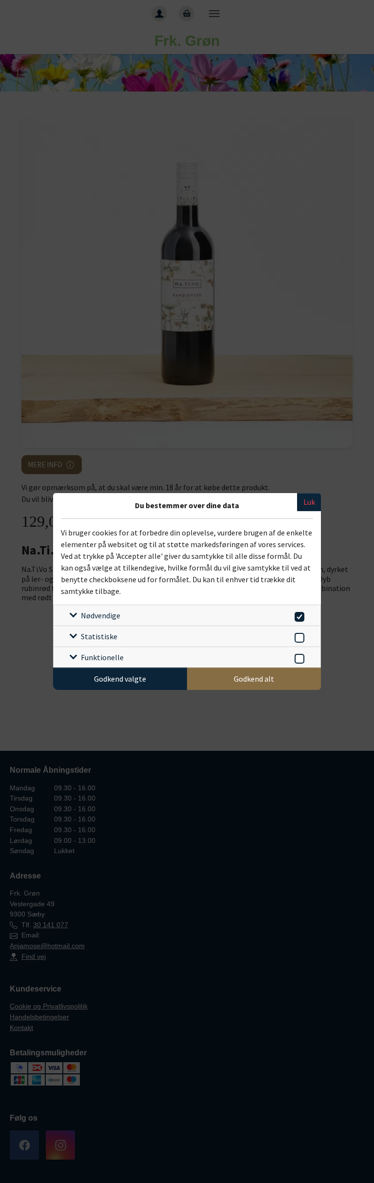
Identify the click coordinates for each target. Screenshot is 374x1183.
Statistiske (99, 636)
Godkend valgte (120, 679)
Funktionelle (102, 657)
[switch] (298, 615)
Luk (309, 502)
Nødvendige (100, 615)
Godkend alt (254, 679)
